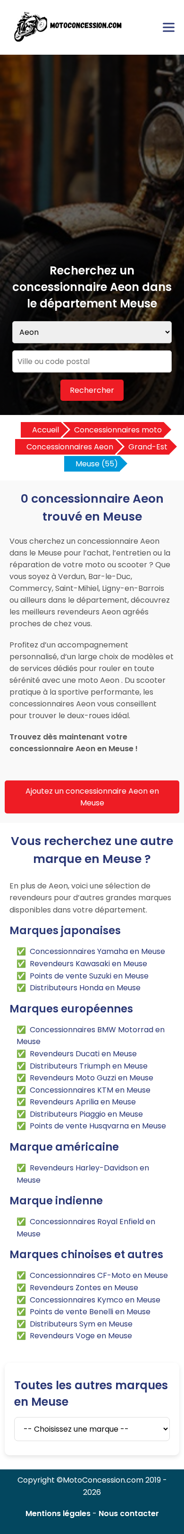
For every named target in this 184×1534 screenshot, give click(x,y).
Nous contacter (129, 1513)
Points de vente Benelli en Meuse (90, 1311)
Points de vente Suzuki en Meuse (89, 975)
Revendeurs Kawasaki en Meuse (88, 963)
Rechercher (92, 390)
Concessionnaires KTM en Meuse (90, 1090)
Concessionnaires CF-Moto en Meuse (99, 1275)
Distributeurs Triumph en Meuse (89, 1066)
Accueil (45, 429)
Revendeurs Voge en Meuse (81, 1335)
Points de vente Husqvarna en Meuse (98, 1125)
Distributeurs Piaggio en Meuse (86, 1114)
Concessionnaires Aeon (69, 446)
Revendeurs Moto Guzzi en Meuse (91, 1077)
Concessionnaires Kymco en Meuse (95, 1299)
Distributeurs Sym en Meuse (81, 1323)
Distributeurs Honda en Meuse (85, 987)
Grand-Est (147, 446)
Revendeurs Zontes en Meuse (84, 1287)
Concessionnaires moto (118, 429)
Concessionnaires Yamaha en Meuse (97, 951)
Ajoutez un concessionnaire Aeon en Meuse (92, 797)
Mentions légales (58, 1513)
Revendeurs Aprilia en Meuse (83, 1101)
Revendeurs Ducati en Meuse (83, 1053)
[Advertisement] (92, 165)
